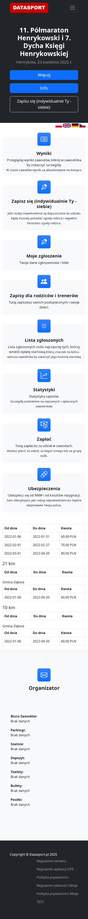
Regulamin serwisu (51, 861)
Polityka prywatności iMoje (57, 893)
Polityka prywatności (53, 877)
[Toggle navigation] (72, 8)
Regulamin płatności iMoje (57, 885)
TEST (40, 902)
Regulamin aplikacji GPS (55, 869)
